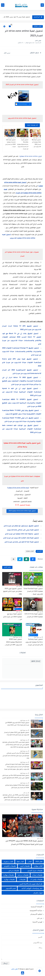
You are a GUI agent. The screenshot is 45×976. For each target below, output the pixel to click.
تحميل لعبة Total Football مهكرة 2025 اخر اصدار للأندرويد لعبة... (33, 591)
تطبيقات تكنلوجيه (10, 866)
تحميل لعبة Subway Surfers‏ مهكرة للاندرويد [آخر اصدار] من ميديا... (34, 642)
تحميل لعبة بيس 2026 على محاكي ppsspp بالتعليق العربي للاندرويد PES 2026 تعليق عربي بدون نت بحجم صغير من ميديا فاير (16, 797)
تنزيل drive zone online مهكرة (30, 156)
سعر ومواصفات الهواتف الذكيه (32, 888)
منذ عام (39, 586)
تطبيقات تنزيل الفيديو (35, 870)
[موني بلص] (22, 5)
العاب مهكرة (37, 26)
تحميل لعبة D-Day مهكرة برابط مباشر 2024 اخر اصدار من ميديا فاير (17, 787)
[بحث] (2, 5)
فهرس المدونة (37, 922)
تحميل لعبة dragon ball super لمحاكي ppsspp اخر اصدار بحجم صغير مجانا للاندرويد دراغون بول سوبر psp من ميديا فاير (16, 767)
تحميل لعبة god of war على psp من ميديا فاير (22, 542)
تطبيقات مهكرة (8, 875)
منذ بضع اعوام (36, 137)
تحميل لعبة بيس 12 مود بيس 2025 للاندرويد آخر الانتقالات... (16, 17)
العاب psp (20, 861)
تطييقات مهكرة (9, 879)
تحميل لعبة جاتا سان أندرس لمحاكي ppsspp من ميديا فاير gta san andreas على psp (16, 756)
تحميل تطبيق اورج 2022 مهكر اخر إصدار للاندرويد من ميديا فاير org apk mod (16, 734)
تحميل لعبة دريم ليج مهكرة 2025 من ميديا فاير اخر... (12, 617)
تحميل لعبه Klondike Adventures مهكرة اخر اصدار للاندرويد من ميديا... (22, 144)
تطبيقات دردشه (23, 875)
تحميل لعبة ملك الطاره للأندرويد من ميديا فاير (21, 538)
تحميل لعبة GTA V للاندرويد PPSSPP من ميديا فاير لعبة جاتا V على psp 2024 (17, 724)
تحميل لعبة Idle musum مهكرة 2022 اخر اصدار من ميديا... (10, 143)
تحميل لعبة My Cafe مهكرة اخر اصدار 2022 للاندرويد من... (36, 143)
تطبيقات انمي (25, 866)
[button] (32, 559)
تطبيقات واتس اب (36, 879)
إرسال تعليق (35, 661)
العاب (30, 861)
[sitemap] (22, 972)
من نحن (39, 918)
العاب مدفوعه (8, 861)
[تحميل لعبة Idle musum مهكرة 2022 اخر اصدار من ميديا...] (10, 133)
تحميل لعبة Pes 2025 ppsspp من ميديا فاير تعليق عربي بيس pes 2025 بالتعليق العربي (15, 777)
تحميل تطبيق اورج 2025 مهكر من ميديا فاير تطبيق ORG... (12, 591)
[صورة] (37, 724)
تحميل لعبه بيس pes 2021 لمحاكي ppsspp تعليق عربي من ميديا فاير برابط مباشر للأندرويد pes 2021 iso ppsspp (16, 745)
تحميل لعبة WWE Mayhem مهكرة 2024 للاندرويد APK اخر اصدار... (13, 642)
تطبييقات (22, 879)
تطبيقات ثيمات (37, 875)
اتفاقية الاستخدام (36, 914)
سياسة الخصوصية (36, 910)
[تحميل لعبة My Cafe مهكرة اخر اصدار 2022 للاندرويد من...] (35, 133)
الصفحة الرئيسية (36, 906)
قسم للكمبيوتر (11, 888)
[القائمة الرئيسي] (42, 5)
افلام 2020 (38, 861)
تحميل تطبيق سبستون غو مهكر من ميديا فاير (21, 526)
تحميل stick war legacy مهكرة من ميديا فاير (22, 534)
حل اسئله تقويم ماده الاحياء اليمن (31, 884)
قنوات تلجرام (38, 893)
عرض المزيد (7, 567)
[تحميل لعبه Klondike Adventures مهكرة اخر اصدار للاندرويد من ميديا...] (22, 133)
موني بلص (14, 969)
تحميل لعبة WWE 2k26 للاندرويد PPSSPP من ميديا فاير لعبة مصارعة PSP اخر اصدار (24, 842)
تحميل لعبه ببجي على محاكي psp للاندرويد (23, 530)
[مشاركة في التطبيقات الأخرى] (13, 559)
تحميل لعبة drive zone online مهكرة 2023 (22, 511)
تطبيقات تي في (13, 870)
